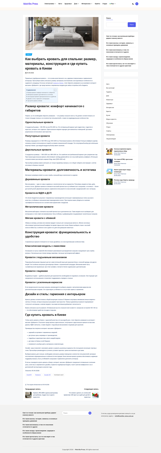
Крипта (108, 111)
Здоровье (109, 103)
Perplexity (38, 375)
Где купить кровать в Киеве (35, 100)
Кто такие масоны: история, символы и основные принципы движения (119, 44)
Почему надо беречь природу (124, 180)
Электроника (110, 135)
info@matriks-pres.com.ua (124, 416)
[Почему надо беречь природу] (109, 182)
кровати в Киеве (58, 83)
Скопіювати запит (59, 375)
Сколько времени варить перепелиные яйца (122, 150)
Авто (107, 84)
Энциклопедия (111, 139)
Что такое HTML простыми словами (123, 160)
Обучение (109, 123)
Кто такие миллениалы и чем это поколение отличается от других (117, 51)
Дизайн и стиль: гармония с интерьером (38, 98)
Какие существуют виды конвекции (122, 171)
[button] (89, 413)
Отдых (108, 127)
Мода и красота (111, 119)
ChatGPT (29, 375)
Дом (107, 96)
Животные (109, 100)
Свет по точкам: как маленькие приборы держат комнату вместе (120, 37)
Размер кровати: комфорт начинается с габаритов (41, 92)
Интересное (110, 107)
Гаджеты (109, 92)
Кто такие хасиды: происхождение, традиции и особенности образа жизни (119, 58)
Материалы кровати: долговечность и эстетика (40, 94)
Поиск (108, 18)
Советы (29, 54)
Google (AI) (47, 375)
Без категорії (110, 88)
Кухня (108, 115)
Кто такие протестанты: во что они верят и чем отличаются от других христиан (120, 65)
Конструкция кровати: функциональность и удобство (42, 96)
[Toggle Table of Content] (54, 90)
